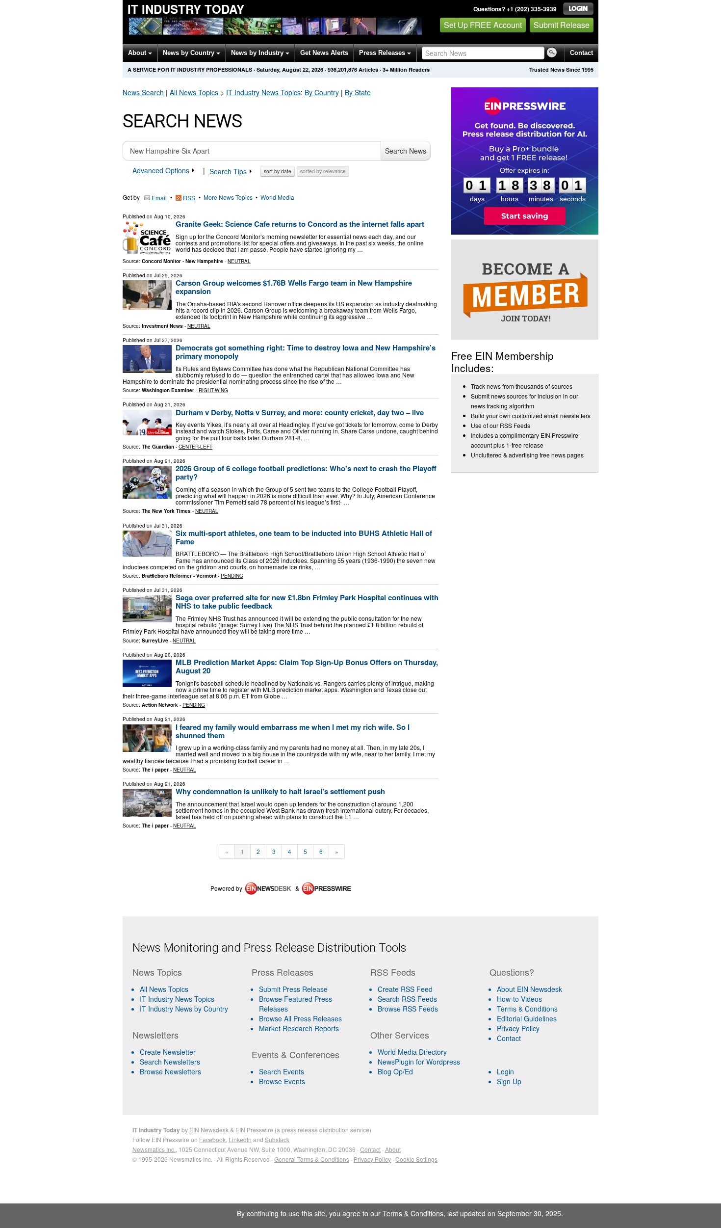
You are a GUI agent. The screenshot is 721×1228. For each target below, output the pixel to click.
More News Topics (228, 197)
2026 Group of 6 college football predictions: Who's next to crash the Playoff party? (306, 472)
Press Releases (383, 52)
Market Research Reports (299, 1028)
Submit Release (562, 24)
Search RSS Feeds (407, 999)
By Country (322, 92)
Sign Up (509, 1081)
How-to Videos (519, 999)
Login (505, 1071)
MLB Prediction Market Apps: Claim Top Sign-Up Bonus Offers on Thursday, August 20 (307, 666)
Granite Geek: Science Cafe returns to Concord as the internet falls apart (300, 223)
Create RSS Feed (405, 989)
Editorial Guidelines (527, 1018)
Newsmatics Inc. (154, 1149)
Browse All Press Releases (300, 1018)
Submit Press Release (293, 989)
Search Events (281, 1071)
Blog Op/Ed (395, 1071)
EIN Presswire (254, 1129)
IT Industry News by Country (184, 1009)
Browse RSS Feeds (408, 1009)
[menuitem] (188, 999)
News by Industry (258, 52)
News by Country (189, 52)
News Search (143, 92)
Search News (405, 151)
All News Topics (194, 92)
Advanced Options (161, 170)
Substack (277, 1139)
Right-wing (213, 390)
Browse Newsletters (170, 1071)
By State (358, 92)
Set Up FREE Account (483, 24)
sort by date (277, 171)
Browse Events (282, 1081)
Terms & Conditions (527, 1009)
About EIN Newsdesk (529, 989)
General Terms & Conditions (311, 1159)
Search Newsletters (170, 1062)
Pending (232, 575)
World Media (277, 197)
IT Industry (263, 92)
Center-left (195, 446)
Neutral (239, 261)
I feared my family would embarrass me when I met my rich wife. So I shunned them (293, 731)
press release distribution (315, 1129)
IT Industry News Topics (177, 999)
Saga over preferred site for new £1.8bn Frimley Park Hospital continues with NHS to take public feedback (307, 601)
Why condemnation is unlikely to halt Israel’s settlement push (280, 791)
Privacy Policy (518, 1028)
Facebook (212, 1139)
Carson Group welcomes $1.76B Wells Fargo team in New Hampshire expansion (294, 286)
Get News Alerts (324, 52)
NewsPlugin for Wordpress (419, 1062)
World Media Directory (412, 1052)
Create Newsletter (168, 1052)
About (138, 52)
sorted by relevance (323, 171)
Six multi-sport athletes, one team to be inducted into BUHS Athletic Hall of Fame (304, 537)
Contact (581, 52)
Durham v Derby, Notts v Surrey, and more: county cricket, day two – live (300, 412)
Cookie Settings (416, 1159)
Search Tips (229, 171)
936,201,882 (342, 69)
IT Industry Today (186, 8)
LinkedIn (240, 1139)
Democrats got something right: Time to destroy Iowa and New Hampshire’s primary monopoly (306, 351)
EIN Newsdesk (209, 1129)
